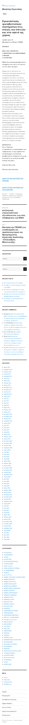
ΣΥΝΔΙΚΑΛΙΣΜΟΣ (9, 653)
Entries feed (7, 679)
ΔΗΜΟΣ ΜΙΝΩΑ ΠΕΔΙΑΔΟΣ (12, 588)
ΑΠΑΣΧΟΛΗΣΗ (8, 564)
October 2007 (7, 499)
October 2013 (7, 374)
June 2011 (6, 401)
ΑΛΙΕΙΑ (6, 557)
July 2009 (6, 452)
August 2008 (7, 477)
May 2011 (6, 403)
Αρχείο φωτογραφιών (9, 711)
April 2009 (6, 459)
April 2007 (6, 512)
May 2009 (6, 456)
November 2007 (8, 497)
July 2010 (6, 425)
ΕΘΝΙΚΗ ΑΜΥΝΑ (9, 604)
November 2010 (8, 416)
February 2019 (7, 372)
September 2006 (8, 528)
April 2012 (6, 378)
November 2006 (8, 524)
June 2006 (6, 535)
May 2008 (6, 483)
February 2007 (7, 517)
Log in (5, 677)
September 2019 (8, 369)
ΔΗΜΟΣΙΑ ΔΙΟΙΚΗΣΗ (10, 595)
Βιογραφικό (6, 696)
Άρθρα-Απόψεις (8, 566)
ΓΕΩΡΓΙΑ (6, 572)
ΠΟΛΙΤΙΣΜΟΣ (8, 646)
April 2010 (6, 432)
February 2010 (7, 436)
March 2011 (7, 407)
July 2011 (6, 398)
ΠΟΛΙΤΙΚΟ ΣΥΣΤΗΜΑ (10, 644)
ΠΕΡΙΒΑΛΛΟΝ (5, 199)
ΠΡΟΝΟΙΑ (7, 648)
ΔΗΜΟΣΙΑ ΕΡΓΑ (13, 195)
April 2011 (6, 405)
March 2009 (7, 461)
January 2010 (7, 439)
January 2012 (7, 385)
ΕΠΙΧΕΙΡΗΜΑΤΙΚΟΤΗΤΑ (11, 615)
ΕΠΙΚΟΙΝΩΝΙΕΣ (8, 613)
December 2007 (8, 494)
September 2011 (8, 394)
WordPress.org (7, 684)
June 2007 (6, 508)
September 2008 (8, 474)
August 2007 (7, 503)
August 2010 (7, 423)
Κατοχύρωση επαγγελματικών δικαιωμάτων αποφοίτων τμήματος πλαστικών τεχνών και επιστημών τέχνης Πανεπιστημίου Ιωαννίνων (13, 340)
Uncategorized (18, 194)
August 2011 (7, 396)
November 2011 (8, 389)
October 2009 (7, 445)
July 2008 (6, 479)
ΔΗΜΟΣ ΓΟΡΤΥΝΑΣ (10, 581)
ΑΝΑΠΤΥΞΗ (5, 195)
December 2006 (8, 521)
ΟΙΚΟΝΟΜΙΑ (17, 197)
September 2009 (8, 448)
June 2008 (6, 481)
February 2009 (7, 463)
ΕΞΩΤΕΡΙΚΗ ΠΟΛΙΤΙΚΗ (11, 610)
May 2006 (6, 537)
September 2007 (8, 501)
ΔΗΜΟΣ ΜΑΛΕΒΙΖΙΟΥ (10, 586)
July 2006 (6, 532)
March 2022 (7, 367)
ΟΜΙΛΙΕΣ (6, 633)
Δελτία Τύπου (8, 575)
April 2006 (6, 539)
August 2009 (7, 450)
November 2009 (8, 443)
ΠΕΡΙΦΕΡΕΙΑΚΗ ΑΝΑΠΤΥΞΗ (12, 639)
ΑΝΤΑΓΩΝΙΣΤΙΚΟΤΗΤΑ (11, 561)
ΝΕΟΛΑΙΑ (7, 628)
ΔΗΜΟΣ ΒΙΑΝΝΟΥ (9, 579)
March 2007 (7, 515)
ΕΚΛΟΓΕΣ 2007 (8, 606)
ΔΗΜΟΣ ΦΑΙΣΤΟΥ (9, 590)
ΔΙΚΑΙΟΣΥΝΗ (8, 601)
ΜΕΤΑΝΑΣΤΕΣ (8, 622)
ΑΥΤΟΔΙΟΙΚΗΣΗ (9, 570)
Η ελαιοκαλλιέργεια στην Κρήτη (13, 283)
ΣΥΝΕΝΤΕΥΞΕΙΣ (9, 655)
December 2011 (8, 387)
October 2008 (7, 472)
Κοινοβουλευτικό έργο (8, 197)
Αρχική (4, 692)
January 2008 (7, 492)
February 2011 (7, 410)
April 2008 (6, 486)
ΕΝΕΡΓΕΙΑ (19, 195)
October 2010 (7, 418)
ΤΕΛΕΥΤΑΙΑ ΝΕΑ (9, 657)
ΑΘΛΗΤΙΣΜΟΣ (8, 555)
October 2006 (7, 526)
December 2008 (8, 468)
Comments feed (8, 682)
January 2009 (7, 465)
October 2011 (7, 392)
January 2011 (7, 412)
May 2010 (6, 430)
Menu (4, 14)
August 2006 (7, 530)
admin (6, 194)
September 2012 (8, 376)
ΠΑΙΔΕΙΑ (6, 635)
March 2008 (7, 488)
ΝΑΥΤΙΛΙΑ (7, 626)
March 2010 (7, 434)
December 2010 (8, 414)
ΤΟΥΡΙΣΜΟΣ (7, 660)
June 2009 (6, 454)
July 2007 (6, 506)
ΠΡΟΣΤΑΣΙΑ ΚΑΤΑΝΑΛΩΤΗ (12, 651)
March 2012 (7, 380)
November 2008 (8, 470)
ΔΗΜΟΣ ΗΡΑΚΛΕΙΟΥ (10, 584)
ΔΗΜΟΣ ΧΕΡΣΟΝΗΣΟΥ (11, 593)
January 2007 (7, 519)
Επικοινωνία (6, 715)
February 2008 (7, 490)
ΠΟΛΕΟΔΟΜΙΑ (8, 642)
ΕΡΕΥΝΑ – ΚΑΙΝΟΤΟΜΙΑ (11, 617)
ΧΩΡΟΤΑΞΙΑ (7, 664)
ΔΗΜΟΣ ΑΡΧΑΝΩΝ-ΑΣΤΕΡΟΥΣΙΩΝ (14, 577)
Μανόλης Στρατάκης (12, 9)
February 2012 (7, 383)
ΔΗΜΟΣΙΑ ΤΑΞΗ (9, 599)
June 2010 (6, 427)
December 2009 (8, 441)
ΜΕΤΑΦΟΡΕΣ (8, 624)
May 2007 (6, 510)
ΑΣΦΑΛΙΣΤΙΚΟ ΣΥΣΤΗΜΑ (12, 568)
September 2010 (8, 421)
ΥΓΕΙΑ (6, 662)
